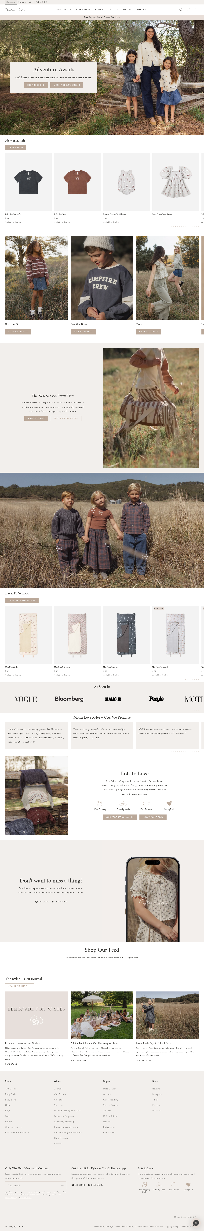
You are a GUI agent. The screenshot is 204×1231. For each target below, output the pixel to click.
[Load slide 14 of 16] (195, 226)
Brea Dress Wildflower (162, 214)
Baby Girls (10, 1094)
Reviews (156, 1089)
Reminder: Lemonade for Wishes (22, 1043)
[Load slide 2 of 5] (193, 710)
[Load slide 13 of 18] (189, 751)
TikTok (155, 1100)
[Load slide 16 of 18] (195, 751)
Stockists (58, 1105)
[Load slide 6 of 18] (176, 751)
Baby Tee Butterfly (13, 214)
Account (107, 1094)
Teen (7, 1116)
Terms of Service (25, 1198)
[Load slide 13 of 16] (193, 226)
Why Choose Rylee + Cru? (67, 1110)
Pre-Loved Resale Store (17, 1132)
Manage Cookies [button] (113, 1226)
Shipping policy (171, 1226)
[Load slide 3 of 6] (193, 340)
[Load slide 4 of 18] (172, 751)
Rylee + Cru (19, 1226)
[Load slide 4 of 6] (195, 340)
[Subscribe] (62, 1185)
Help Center (109, 1089)
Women (9, 1121)
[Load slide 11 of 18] (185, 751)
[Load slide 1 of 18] (166, 751)
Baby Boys (10, 1100)
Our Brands (60, 1094)
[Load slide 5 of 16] (177, 226)
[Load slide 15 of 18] (193, 751)
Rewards (107, 1121)
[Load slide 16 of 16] (199, 226)
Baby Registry (61, 1138)
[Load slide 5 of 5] (199, 710)
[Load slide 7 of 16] (181, 226)
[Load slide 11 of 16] (189, 226)
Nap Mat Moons (110, 667)
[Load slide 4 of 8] (191, 679)
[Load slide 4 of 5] (197, 710)
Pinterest (157, 1110)
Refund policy (128, 1226)
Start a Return (110, 1105)
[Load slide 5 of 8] (193, 679)
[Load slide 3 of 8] (189, 679)
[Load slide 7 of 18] (177, 751)
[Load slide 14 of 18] (191, 751)
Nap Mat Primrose (62, 667)
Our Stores (59, 1100)
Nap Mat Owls (11, 667)
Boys (7, 1110)
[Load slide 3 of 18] (170, 751)
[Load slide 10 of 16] (187, 226)
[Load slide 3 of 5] (195, 710)
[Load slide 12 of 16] (191, 226)
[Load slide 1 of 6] (189, 340)
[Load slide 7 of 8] (197, 679)
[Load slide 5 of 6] (197, 340)
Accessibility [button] (99, 1226)
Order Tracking (110, 1100)
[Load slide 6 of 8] (195, 679)
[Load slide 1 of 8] (185, 679)
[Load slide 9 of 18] (181, 751)
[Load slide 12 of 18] (187, 751)
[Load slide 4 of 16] (176, 226)
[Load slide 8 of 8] (199, 679)
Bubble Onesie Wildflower (114, 214)
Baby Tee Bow (60, 214)
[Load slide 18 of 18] (199, 751)
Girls (7, 1105)
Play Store (61, 902)
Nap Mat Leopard (160, 667)
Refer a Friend (110, 1116)
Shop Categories (13, 1127)
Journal (58, 1089)
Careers (58, 1143)
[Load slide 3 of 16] (174, 226)
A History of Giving (64, 1121)
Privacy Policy (10, 1198)
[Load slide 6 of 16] (179, 226)
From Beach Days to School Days (153, 1043)
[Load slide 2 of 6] (191, 340)
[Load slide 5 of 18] (174, 751)
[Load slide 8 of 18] (179, 751)
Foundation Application (66, 1127)
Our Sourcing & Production (68, 1132)
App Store (43, 902)
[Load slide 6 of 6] (199, 340)
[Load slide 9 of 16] (185, 226)
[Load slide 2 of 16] (172, 226)
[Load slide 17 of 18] (197, 751)
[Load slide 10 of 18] (183, 751)
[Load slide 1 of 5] (191, 710)
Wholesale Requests (64, 1116)
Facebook (157, 1105)
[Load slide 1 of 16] (170, 226)
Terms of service (156, 1226)
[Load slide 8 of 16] (183, 226)
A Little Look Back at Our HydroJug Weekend (94, 1043)
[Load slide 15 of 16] (197, 226)
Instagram (157, 1094)
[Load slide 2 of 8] (187, 679)
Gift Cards (10, 1089)
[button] (64, 10)
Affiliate (107, 1110)
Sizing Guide (109, 1127)
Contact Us (109, 1132)
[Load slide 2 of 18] (168, 751)
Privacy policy (141, 1226)
